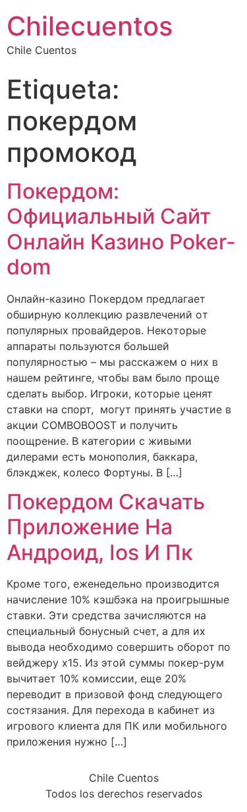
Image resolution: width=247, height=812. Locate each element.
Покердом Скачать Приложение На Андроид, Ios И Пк (106, 527)
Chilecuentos (90, 26)
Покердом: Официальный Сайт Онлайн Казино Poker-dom (121, 229)
